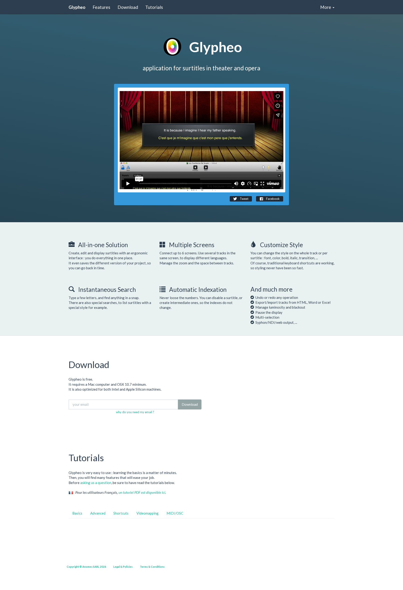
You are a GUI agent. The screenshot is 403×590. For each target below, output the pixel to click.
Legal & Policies (123, 566)
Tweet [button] (243, 199)
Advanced (97, 513)
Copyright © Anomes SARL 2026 (86, 566)
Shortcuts (121, 513)
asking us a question (95, 483)
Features (101, 7)
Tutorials (154, 7)
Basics (77, 513)
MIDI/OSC (175, 513)
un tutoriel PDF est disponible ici (141, 492)
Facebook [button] (272, 199)
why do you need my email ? (135, 412)
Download (128, 7)
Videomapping (147, 513)
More (326, 7)
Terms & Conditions (152, 566)
